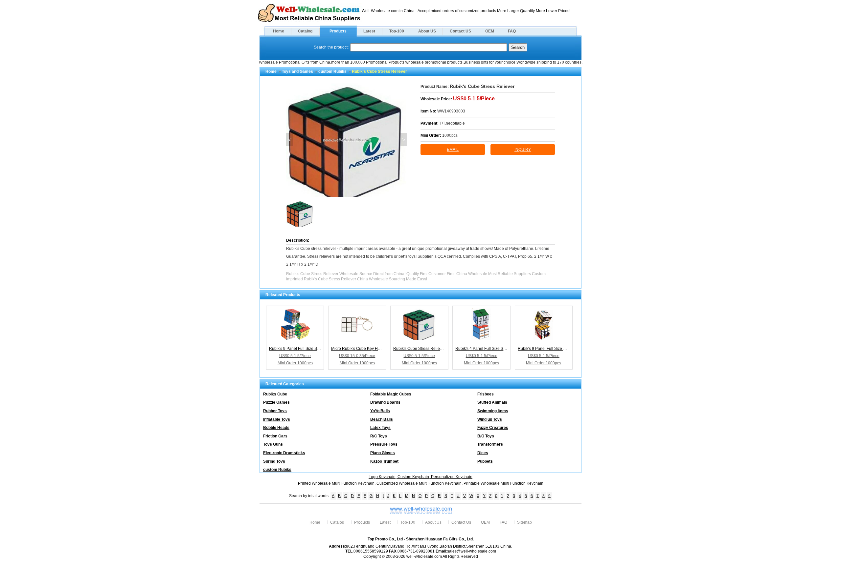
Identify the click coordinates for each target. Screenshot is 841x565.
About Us (433, 522)
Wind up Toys (489, 419)
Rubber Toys (275, 411)
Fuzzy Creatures (492, 427)
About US (427, 31)
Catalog (305, 31)
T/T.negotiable (452, 123)
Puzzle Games (276, 402)
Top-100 (396, 31)
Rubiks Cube (275, 394)
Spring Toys (274, 461)
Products (338, 31)
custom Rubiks (332, 71)
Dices (482, 453)
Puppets (485, 461)
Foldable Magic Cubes (390, 394)
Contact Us (461, 522)
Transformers (490, 444)
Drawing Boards (385, 402)
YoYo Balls (380, 411)
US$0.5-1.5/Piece (474, 98)
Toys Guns (273, 444)
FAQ (512, 31)
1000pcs (450, 135)
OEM (489, 31)
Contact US (460, 31)
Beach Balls (381, 419)
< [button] (289, 139)
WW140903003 (451, 111)
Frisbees (485, 394)
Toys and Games (297, 71)
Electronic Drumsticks (284, 453)
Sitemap (524, 522)
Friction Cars (275, 436)
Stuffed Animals (492, 402)
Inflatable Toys (276, 419)
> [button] (404, 139)
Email (453, 149)
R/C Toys (378, 436)
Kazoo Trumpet (384, 461)
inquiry (522, 149)
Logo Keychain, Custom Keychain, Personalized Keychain (420, 476)
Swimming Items (492, 411)
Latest (369, 31)
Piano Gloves (382, 453)
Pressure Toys (384, 444)
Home (278, 31)
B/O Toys (485, 436)
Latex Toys (380, 427)
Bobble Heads (276, 427)
